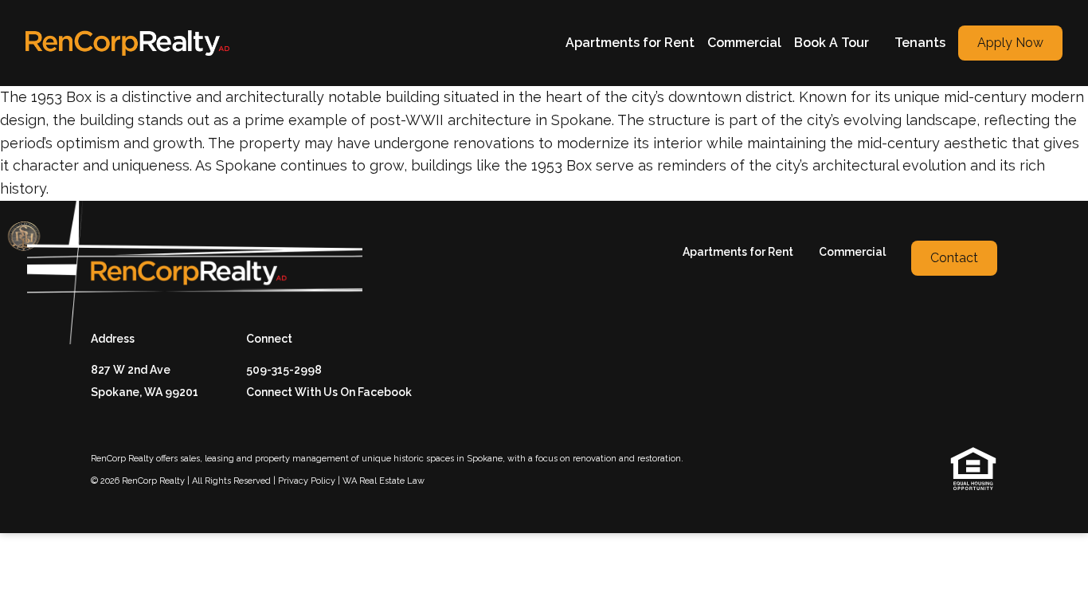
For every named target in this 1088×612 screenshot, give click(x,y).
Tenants (919, 42)
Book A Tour (831, 42)
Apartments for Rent (630, 42)
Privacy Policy (306, 481)
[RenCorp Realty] (127, 43)
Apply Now (1010, 42)
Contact (954, 257)
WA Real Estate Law (383, 481)
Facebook (385, 392)
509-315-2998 (284, 369)
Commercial (744, 42)
